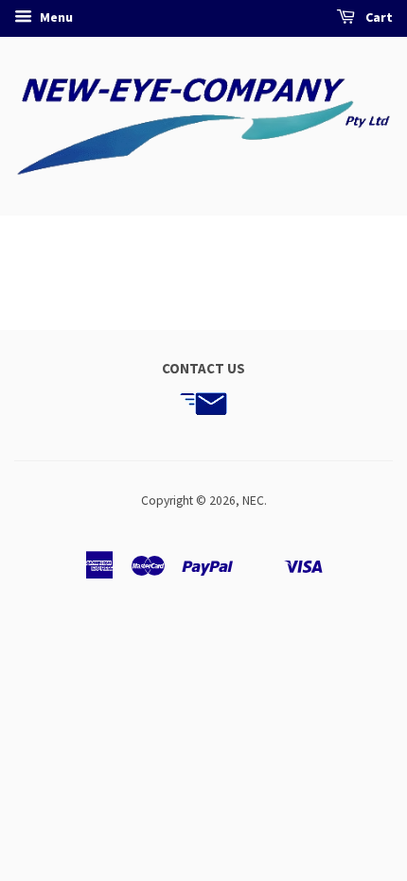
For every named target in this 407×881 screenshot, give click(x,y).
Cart (378, 17)
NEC (253, 500)
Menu (55, 17)
